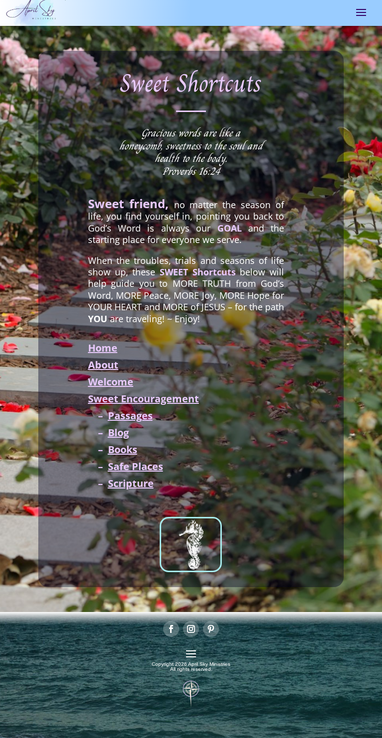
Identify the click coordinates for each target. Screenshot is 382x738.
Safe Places (135, 466)
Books (122, 449)
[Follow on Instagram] (191, 629)
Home (102, 348)
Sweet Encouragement (143, 398)
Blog (118, 432)
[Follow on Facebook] (171, 629)
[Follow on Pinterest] (211, 629)
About (103, 364)
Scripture (131, 483)
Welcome (110, 381)
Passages (130, 415)
